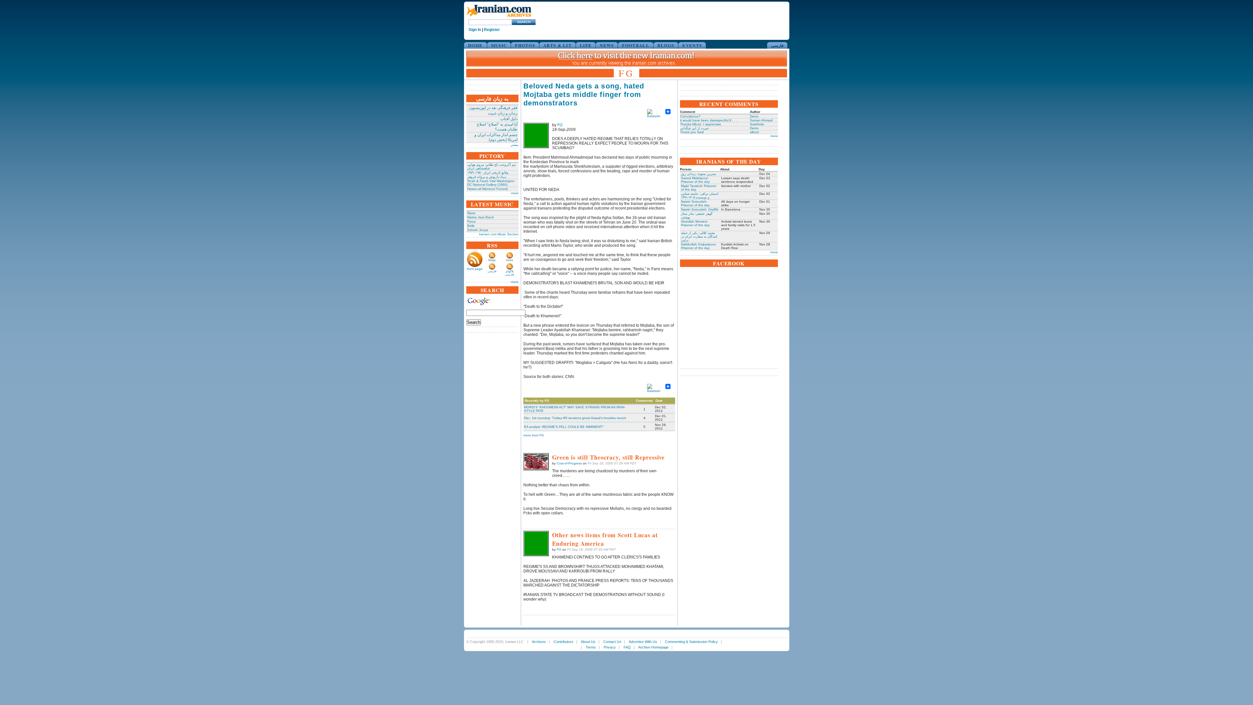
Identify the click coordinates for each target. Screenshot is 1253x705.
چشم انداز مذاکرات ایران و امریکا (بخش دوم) (496, 137)
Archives (539, 642)
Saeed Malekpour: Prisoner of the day (695, 179)
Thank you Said (692, 132)
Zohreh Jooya (477, 230)
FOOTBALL (635, 45)
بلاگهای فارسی (509, 273)
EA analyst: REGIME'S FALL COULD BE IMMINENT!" (564, 427)
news (509, 260)
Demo (754, 116)
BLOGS (665, 45)
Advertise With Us (643, 642)
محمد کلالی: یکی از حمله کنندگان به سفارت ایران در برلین (699, 236)
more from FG (533, 435)
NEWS (607, 45)
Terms (591, 647)
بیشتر (514, 145)
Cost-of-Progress (569, 463)
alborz (754, 132)
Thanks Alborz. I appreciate (700, 124)
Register (492, 29)
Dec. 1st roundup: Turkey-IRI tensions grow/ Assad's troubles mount (575, 418)
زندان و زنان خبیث (503, 113)
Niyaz (471, 213)
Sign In (475, 29)
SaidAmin (757, 124)
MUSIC (499, 45)
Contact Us (612, 642)
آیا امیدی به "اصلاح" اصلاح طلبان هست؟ (497, 127)
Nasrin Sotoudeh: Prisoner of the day (695, 203)
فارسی (777, 45)
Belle (471, 225)
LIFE (586, 45)
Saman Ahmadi (761, 120)
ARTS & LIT (557, 45)
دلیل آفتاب (509, 119)
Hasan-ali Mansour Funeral (487, 189)
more (514, 193)
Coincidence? (690, 116)
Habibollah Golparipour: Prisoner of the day (699, 246)
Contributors (563, 642)
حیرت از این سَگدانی (694, 128)
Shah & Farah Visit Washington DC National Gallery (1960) (491, 182)
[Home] (499, 17)
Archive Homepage (653, 647)
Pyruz (471, 221)
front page (475, 269)
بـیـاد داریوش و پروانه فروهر (486, 177)
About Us (588, 642)
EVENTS (692, 45)
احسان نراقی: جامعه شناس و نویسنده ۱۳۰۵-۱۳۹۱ (700, 195)
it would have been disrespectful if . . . (708, 120)
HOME (475, 45)
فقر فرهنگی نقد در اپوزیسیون (493, 107)
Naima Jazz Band (480, 217)
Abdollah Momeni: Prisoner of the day (695, 223)
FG (560, 125)
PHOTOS (525, 45)
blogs (492, 260)
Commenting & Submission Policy (691, 642)
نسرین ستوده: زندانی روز (698, 174)
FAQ (627, 647)
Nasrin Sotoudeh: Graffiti (699, 209)
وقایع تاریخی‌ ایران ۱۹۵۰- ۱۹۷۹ (487, 172)
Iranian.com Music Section (498, 234)
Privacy (610, 647)
